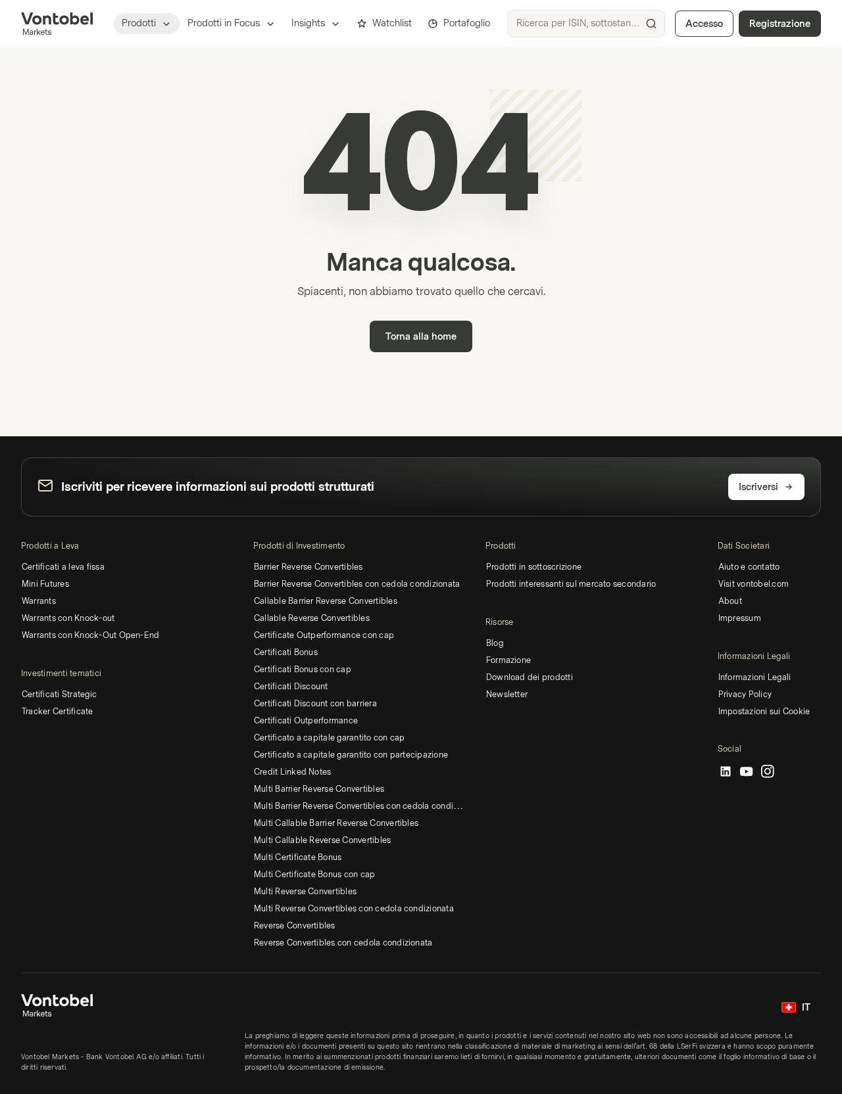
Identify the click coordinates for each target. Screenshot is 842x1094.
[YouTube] (747, 772)
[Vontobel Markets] (57, 23)
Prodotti (139, 23)
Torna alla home (421, 336)
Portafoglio (466, 23)
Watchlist (392, 23)
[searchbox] (586, 24)
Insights (308, 23)
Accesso (704, 24)
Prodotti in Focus (223, 23)
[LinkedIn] (725, 772)
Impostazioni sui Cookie (764, 711)
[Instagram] (768, 772)
